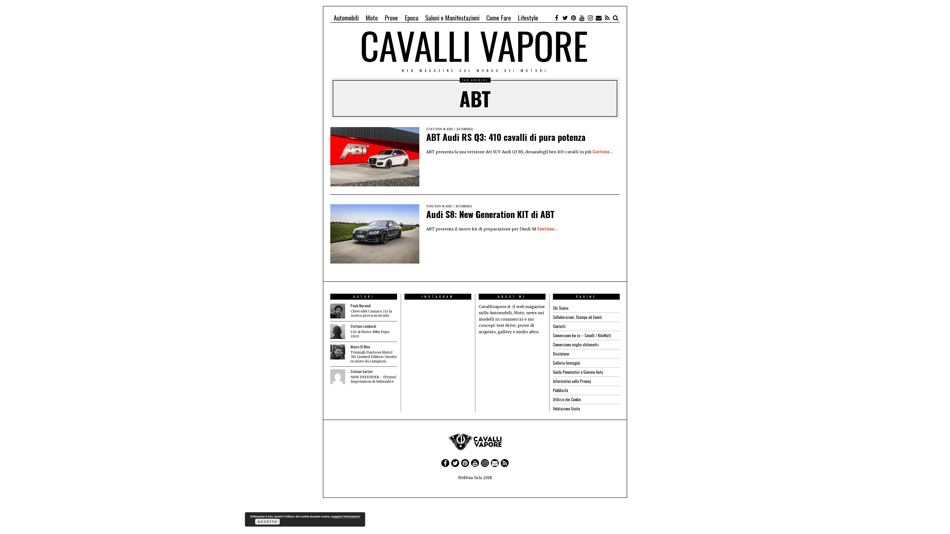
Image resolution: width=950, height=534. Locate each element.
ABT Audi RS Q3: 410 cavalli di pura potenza (506, 136)
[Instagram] (590, 18)
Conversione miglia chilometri (576, 345)
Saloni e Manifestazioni (452, 17)
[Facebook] (556, 18)
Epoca (411, 17)
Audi (450, 129)
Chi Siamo (560, 308)
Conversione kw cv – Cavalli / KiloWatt (582, 335)
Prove (391, 17)
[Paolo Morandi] (337, 311)
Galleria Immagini (566, 363)
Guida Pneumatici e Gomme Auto (578, 372)
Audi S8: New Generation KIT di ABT (490, 214)
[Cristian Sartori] (337, 376)
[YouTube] (582, 18)
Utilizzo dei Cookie (567, 399)
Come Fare (498, 17)
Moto (372, 17)
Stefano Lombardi (363, 326)
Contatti (559, 326)
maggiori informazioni (345, 516)
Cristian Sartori (362, 371)
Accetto (267, 521)
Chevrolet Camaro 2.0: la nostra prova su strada (371, 313)
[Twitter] (565, 18)
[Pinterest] (573, 18)
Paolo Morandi (361, 305)
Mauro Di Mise (360, 346)
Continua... (603, 152)
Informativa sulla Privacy (572, 381)
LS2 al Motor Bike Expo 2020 (370, 334)
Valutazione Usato (566, 409)
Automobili (346, 17)
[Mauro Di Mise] (337, 352)
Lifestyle (528, 17)
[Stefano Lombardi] (337, 331)
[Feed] (607, 18)
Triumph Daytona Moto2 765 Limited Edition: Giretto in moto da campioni (374, 356)
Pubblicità (560, 390)
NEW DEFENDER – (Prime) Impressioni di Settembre (373, 379)
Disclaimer (561, 354)
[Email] (598, 18)
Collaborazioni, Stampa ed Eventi (577, 317)
